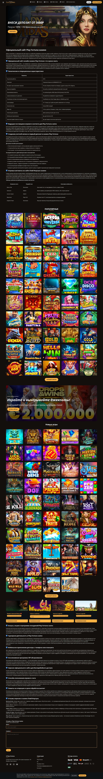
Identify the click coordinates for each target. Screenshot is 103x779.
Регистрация (97, 2)
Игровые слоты (40, 763)
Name (7, 724)
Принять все (82, 775)
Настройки (74, 775)
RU (37, 761)
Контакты (39, 768)
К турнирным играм (12, 621)
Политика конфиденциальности (44, 766)
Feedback (8, 731)
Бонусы (40, 2)
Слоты (47, 2)
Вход (88, 2)
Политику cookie (33, 776)
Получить (13, 31)
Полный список (51, 379)
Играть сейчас (13, 409)
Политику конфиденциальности (45, 776)
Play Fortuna (40, 759)
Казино (33, 2)
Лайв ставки (55, 2)
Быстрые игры (71, 2)
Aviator (63, 2)
